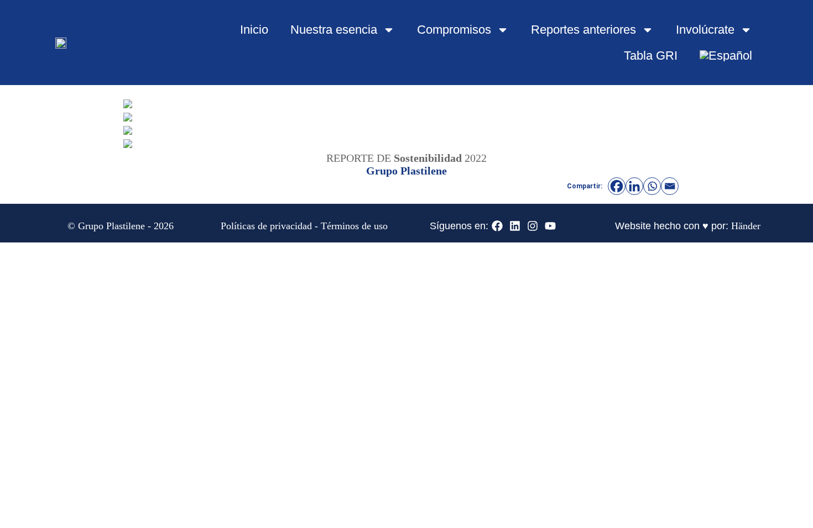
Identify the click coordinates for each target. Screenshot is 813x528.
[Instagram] (532, 226)
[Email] (670, 186)
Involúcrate (705, 29)
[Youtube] (550, 226)
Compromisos (454, 29)
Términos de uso (354, 225)
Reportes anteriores (583, 29)
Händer (745, 225)
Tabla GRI (651, 55)
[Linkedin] (634, 186)
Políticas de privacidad (266, 225)
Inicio (254, 29)
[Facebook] (617, 186)
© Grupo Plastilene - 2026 (120, 225)
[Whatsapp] (652, 186)
